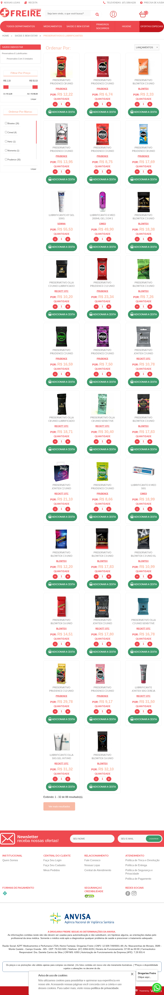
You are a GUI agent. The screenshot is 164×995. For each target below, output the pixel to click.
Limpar (33, 99)
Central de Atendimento (97, 870)
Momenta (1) (13, 150)
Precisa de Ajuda (153, 2)
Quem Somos (10, 860)
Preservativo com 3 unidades (20, 59)
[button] (61, 112)
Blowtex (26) (13, 123)
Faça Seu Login (52, 860)
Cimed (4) (12, 132)
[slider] (5, 87)
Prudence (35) (14, 159)
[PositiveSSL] (89, 896)
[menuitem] (5, 36)
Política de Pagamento (138, 878)
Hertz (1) (12, 141)
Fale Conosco (92, 860)
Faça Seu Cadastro (54, 865)
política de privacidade (105, 988)
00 (146, 13)
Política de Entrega (136, 865)
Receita (32, 2)
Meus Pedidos (51, 870)
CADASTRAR (153, 839)
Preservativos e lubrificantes (14, 53)
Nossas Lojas (11, 2)
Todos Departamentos (20, 26)
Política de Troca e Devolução (142, 860)
